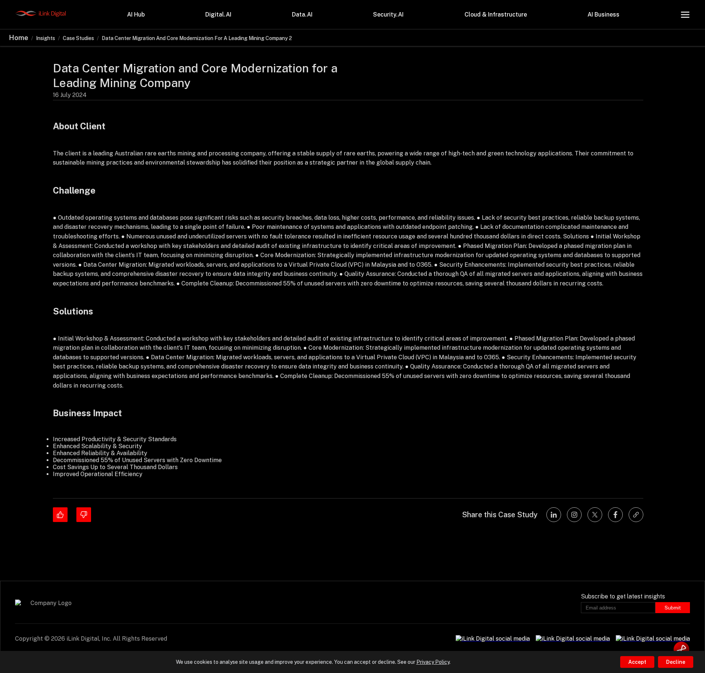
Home (18, 38)
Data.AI (302, 14)
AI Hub (136, 14)
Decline (675, 662)
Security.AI (388, 14)
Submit (673, 608)
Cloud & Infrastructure (495, 14)
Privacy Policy (432, 662)
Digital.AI (218, 14)
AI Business (603, 14)
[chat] (681, 649)
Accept (637, 662)
